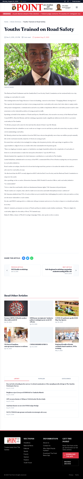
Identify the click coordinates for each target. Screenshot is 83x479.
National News (28, 445)
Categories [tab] (66, 378)
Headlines (27, 443)
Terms (77, 475)
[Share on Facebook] (23, 258)
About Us (46, 443)
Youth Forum (28, 462)
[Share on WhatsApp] (31, 258)
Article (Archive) (15, 22)
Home (6, 22)
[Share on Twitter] (27, 258)
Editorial (26, 448)
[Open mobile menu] (77, 7)
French (26, 454)
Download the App (71, 455)
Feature (26, 460)
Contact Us (46, 445)
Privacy (71, 475)
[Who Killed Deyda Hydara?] (64, 7)
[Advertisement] (41, 236)
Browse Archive (67, 463)
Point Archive (76, 1)
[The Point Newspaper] (68, 1)
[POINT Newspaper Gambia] (65, 1)
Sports (26, 451)
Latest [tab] (16, 378)
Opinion (26, 457)
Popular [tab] (41, 378)
